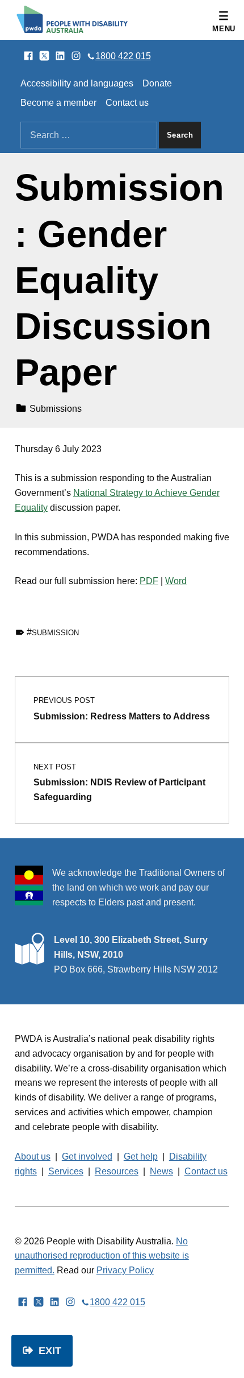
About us (33, 1156)
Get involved (87, 1156)
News (161, 1171)
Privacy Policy (125, 1270)
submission (55, 632)
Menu (223, 28)
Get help (141, 1156)
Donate (157, 83)
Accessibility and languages (76, 83)
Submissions (56, 408)
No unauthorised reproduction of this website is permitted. (102, 1256)
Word (176, 581)
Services (65, 1171)
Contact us (127, 102)
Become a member (58, 102)
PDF (149, 581)
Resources (116, 1171)
